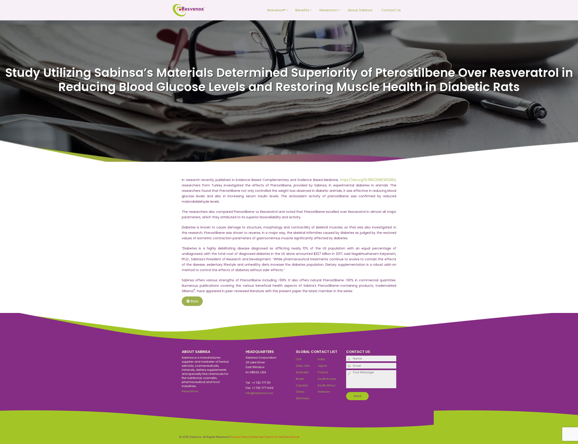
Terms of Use (274, 437)
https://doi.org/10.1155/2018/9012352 (368, 180)
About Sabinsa (360, 10)
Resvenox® (276, 10)
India (321, 359)
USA (299, 359)
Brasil (300, 379)
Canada (302, 385)
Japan (322, 366)
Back (194, 301)
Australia (302, 372)
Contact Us (391, 10)
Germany (303, 398)
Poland (323, 372)
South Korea (327, 379)
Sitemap (257, 437)
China (300, 392)
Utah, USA (303, 366)
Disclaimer (292, 437)
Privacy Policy (240, 437)
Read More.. (190, 391)
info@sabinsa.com (259, 393)
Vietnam (324, 392)
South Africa (326, 385)
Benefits (302, 10)
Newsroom (328, 10)
